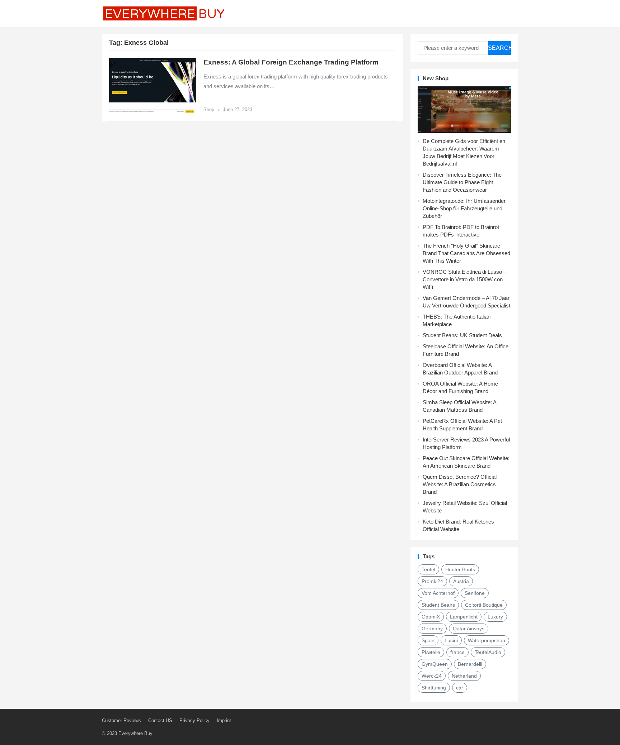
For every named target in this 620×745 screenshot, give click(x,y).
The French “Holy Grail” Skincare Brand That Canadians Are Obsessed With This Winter (466, 253)
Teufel (428, 569)
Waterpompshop (486, 640)
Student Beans (438, 605)
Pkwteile (431, 652)
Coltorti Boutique (484, 605)
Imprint (224, 720)
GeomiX (431, 617)
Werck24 (432, 676)
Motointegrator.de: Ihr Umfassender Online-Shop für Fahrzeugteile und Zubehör (464, 208)
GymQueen (435, 664)
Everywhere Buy (135, 733)
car (459, 688)
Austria (461, 581)
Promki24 (432, 581)
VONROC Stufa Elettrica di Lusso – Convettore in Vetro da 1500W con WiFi (464, 279)
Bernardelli (470, 664)
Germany (432, 628)
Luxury (495, 617)
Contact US (160, 720)
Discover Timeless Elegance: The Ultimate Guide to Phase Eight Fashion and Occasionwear (462, 182)
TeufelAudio (488, 652)
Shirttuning (434, 688)
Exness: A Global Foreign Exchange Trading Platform (291, 62)
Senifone (475, 593)
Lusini (451, 640)
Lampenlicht (464, 617)
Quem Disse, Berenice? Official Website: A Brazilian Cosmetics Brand (460, 484)
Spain (428, 640)
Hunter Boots (460, 569)
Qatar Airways (468, 628)
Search (499, 48)
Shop (208, 109)
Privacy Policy (194, 720)
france (457, 652)
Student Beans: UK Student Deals (462, 335)
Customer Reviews (121, 720)
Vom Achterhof (438, 593)
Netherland (464, 676)
